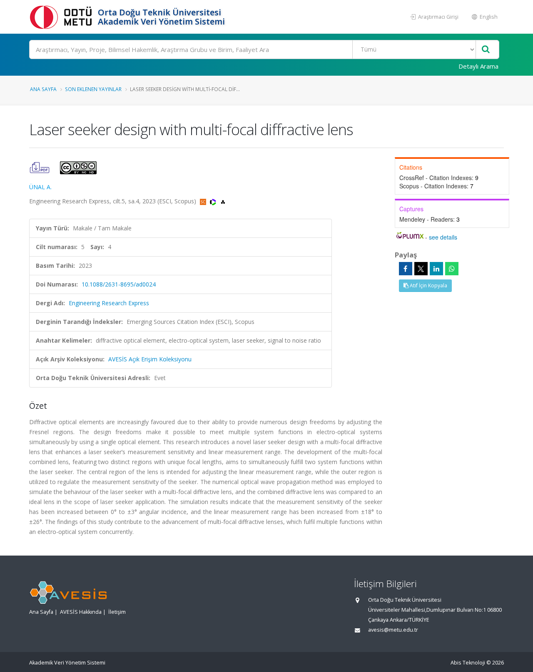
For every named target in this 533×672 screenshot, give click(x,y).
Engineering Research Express (109, 303)
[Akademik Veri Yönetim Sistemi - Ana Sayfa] (62, 17)
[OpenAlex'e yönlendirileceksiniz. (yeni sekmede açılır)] (223, 201)
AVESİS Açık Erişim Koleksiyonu (150, 359)
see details (443, 237)
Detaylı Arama (478, 66)
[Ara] (485, 49)
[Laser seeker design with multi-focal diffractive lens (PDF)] (40, 167)
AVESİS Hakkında (81, 611)
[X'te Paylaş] (421, 268)
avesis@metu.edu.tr (393, 629)
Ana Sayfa (43, 89)
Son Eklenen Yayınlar (93, 89)
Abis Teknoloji (468, 662)
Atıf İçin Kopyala (427, 285)
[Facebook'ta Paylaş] (405, 268)
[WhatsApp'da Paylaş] (451, 268)
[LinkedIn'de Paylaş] (436, 268)
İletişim (117, 611)
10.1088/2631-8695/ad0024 (119, 284)
